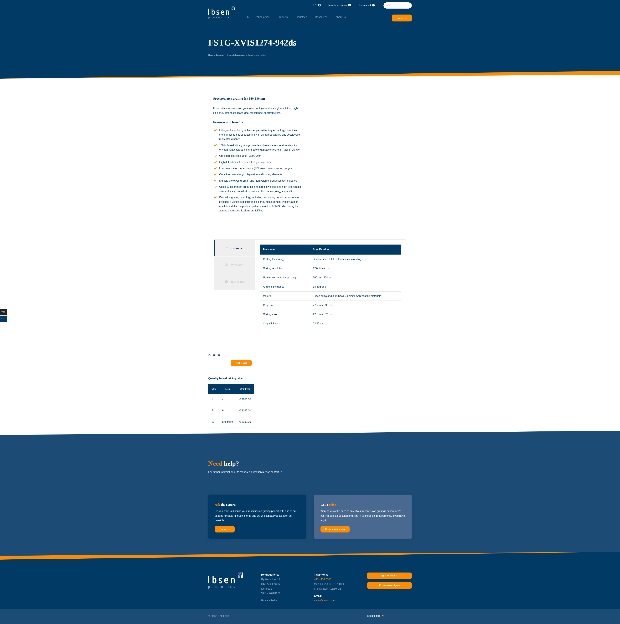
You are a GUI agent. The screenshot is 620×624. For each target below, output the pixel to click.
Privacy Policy (269, 600)
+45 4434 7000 (322, 579)
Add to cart (241, 363)
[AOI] (363, 126)
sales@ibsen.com (324, 600)
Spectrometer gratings (257, 55)
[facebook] (275, 616)
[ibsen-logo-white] (221, 7)
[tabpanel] (330, 288)
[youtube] (269, 616)
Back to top (373, 615)
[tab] (234, 248)
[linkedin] (262, 616)
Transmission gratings (236, 55)
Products (220, 55)
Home (210, 55)
